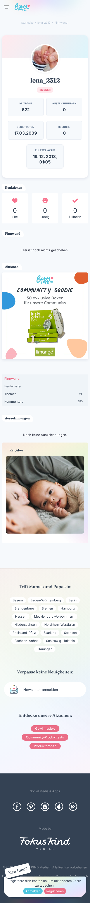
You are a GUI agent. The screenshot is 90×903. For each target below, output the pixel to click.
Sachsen (70, 632)
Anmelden (32, 891)
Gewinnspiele (45, 728)
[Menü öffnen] (6, 7)
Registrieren (55, 891)
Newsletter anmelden (40, 689)
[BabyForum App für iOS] (59, 806)
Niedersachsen (25, 624)
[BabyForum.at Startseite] (22, 8)
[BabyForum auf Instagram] (45, 806)
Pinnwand (11, 378)
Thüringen (44, 649)
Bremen (47, 608)
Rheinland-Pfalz (24, 632)
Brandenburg (24, 608)
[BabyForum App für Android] (73, 806)
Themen (43, 394)
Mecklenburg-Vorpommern (54, 616)
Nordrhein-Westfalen (59, 624)
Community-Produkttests (45, 737)
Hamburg (68, 608)
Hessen (20, 616)
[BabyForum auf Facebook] (17, 806)
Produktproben (45, 746)
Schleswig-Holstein (60, 641)
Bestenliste (12, 386)
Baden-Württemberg (46, 600)
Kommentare (43, 401)
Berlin (73, 600)
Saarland (49, 632)
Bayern (18, 600)
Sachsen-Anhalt (26, 641)
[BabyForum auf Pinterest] (31, 806)
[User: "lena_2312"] (45, 58)
